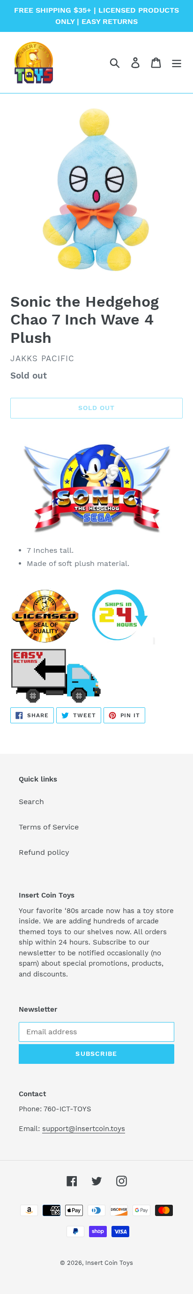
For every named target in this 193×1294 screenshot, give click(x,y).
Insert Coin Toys (109, 1262)
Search (31, 801)
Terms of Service (49, 826)
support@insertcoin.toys (83, 1128)
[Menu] (176, 62)
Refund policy (44, 852)
